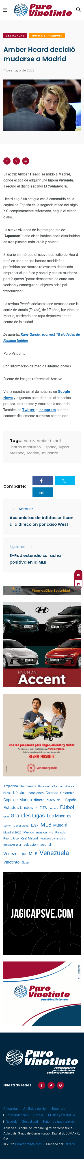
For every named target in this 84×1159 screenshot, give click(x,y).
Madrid (33, 453)
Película (60, 832)
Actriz (29, 440)
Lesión (7, 825)
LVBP (35, 825)
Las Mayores (59, 816)
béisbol (19, 792)
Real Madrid (29, 838)
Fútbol (67, 807)
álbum (26, 862)
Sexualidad (30, 1121)
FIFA (43, 808)
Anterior (26, 508)
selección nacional (37, 845)
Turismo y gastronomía (59, 1121)
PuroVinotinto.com (28, 1144)
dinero (39, 800)
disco (51, 800)
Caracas (52, 793)
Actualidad (11, 1108)
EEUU (60, 800)
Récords (11, 1121)
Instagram (47, 410)
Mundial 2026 (12, 832)
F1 (36, 808)
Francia (53, 808)
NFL (51, 832)
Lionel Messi (21, 825)
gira (6, 816)
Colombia (67, 793)
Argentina (10, 786)
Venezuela (54, 853)
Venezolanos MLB (20, 853)
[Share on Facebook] (7, 161)
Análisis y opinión (35, 1108)
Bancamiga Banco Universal (56, 786)
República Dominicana (53, 838)
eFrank (70, 1144)
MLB (46, 825)
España (49, 447)
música (41, 832)
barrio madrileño (26, 447)
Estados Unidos (18, 807)
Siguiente (18, 546)
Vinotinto (11, 862)
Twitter (28, 410)
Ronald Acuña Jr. (12, 844)
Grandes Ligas (28, 816)
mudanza (50, 453)
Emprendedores (17, 1115)
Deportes (58, 1108)
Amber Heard (49, 440)
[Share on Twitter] (16, 161)
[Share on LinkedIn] (25, 161)
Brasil (7, 793)
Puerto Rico (11, 838)
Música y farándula (47, 35)
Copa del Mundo (17, 800)
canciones (36, 793)
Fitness (38, 1115)
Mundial (60, 825)
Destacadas (15, 35)
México (29, 832)
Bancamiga (28, 786)
